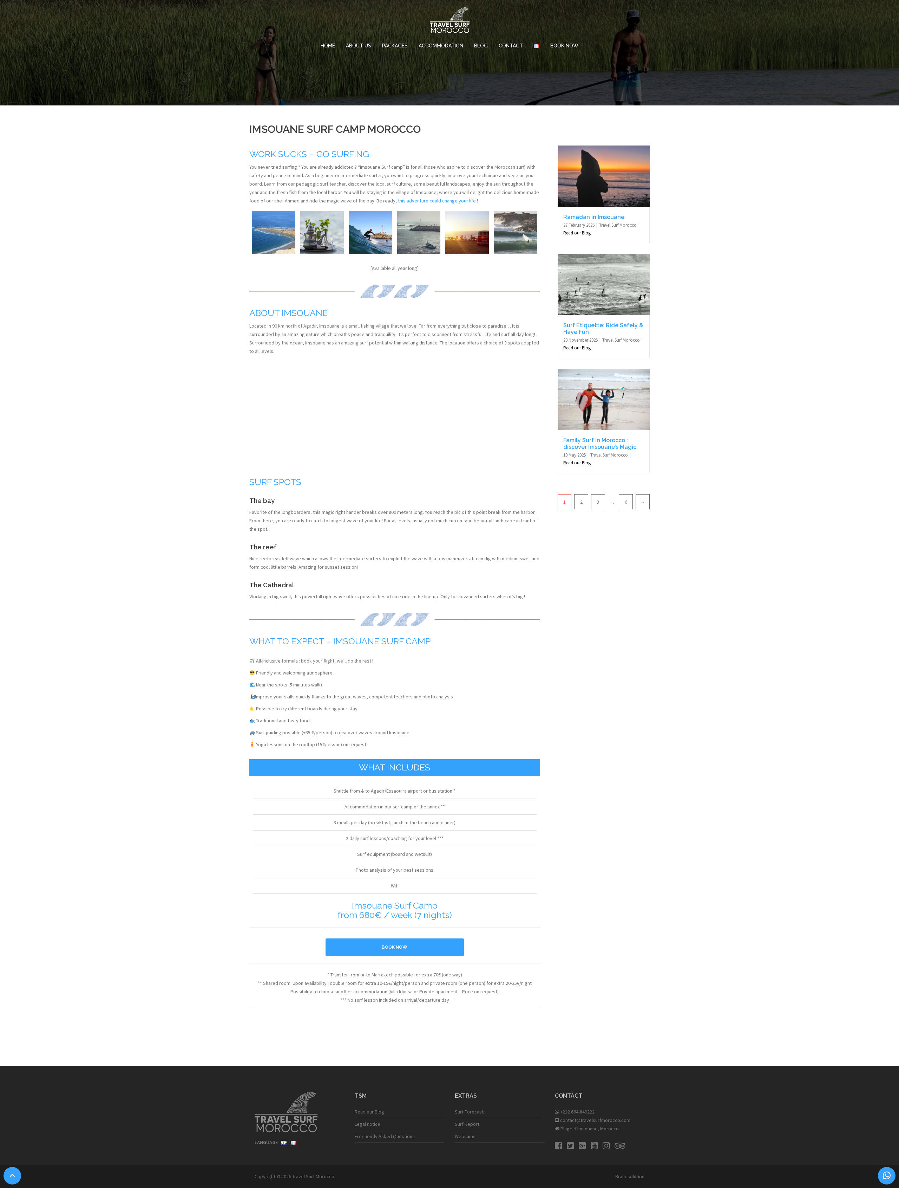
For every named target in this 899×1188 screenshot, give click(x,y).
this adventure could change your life (437, 201)
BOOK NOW (564, 46)
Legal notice (367, 1124)
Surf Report (467, 1124)
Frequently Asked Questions (385, 1136)
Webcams (465, 1136)
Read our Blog (577, 233)
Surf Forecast (469, 1112)
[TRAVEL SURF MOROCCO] (450, 22)
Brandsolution (629, 1176)
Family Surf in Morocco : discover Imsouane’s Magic (599, 443)
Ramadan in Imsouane (593, 217)
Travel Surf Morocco (618, 225)
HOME (328, 46)
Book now (394, 947)
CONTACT (511, 46)
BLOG (481, 46)
